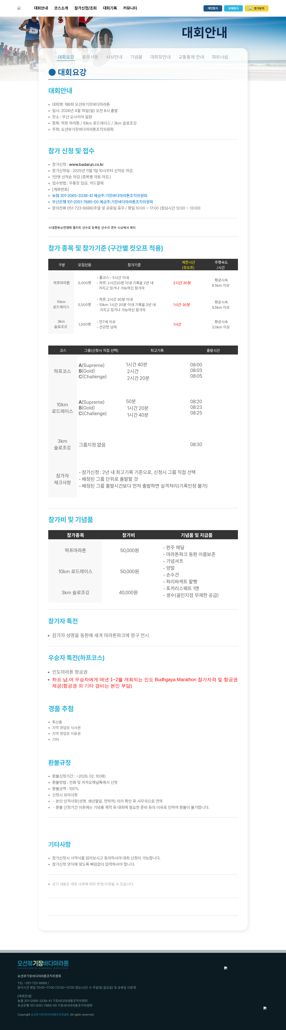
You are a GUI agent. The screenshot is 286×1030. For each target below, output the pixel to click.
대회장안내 (160, 57)
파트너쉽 (220, 57)
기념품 (136, 57)
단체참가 (233, 8)
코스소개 (61, 8)
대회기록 (110, 8)
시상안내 (114, 57)
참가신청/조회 (85, 8)
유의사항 (90, 57)
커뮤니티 (130, 8)
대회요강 (66, 57)
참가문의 (259, 8)
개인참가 (213, 8)
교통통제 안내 (191, 57)
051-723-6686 (36, 983)
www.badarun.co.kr (86, 164)
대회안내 (41, 8)
